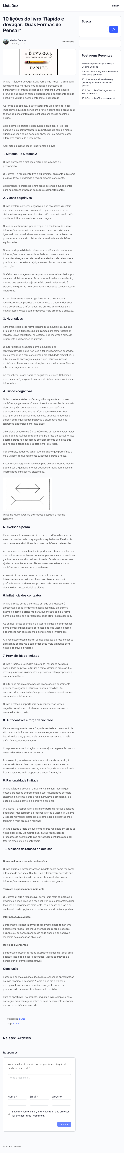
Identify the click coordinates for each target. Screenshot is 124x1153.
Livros (22, 1018)
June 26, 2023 (17, 43)
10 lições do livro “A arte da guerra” (98, 98)
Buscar (87, 21)
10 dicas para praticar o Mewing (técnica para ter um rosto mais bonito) (97, 82)
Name (12, 1096)
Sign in (115, 5)
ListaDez (10, 5)
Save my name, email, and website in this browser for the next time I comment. (40, 1113)
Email (34, 1096)
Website (57, 1096)
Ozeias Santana (18, 40)
